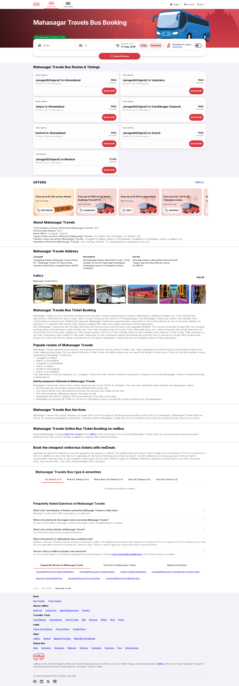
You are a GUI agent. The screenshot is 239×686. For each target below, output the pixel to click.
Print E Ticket (72, 620)
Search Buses (121, 56)
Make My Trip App (62, 638)
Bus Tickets (39, 601)
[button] (55, 45)
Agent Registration (69, 610)
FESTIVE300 (47, 210)
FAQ (83, 620)
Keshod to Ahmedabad (50, 133)
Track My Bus (39, 620)
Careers (86, 610)
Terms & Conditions (43, 629)
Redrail (47, 638)
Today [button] (144, 45)
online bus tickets (72, 434)
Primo (121, 620)
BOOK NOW (109, 91)
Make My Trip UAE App (84, 638)
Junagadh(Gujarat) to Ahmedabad (57, 80)
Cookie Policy (79, 629)
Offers (104, 620)
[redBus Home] (36, 4)
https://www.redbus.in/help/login (126, 554)
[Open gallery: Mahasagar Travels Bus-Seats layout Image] (174, 294)
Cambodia (96, 648)
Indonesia (46, 648)
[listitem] (38, 192)
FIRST (129, 210)
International (131, 648)
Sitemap (93, 620)
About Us (37, 610)
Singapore (59, 648)
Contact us (51, 610)
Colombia (109, 648)
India (35, 648)
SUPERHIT (174, 210)
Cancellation (56, 620)
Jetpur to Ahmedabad (49, 106)
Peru (119, 648)
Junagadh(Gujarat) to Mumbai (55, 159)
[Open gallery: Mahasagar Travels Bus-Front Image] (48, 294)
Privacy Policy (62, 629)
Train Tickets (54, 601)
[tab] (53, 479)
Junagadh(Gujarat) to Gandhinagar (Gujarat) (152, 106)
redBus (92, 434)
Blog (112, 620)
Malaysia (71, 648)
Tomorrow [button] (156, 45)
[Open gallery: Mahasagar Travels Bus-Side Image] (111, 294)
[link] (53, 202)
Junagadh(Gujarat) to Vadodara (144, 80)
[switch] (198, 45)
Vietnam (84, 648)
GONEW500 (89, 210)
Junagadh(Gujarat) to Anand (141, 133)
